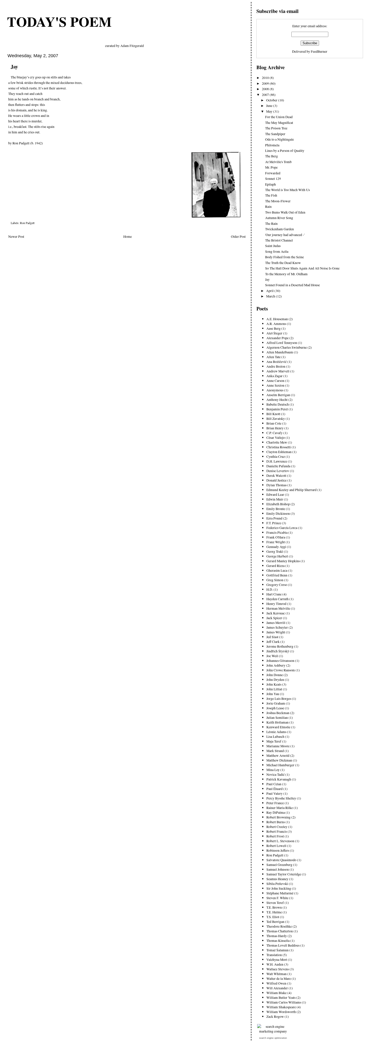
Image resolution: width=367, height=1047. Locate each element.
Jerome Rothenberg (279, 646)
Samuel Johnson (277, 869)
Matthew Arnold (277, 755)
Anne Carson (275, 380)
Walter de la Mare (278, 978)
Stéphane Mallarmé (279, 893)
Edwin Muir (274, 499)
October (272, 100)
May (269, 111)
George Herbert (277, 556)
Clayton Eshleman (279, 451)
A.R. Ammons (276, 323)
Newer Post (16, 236)
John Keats (273, 684)
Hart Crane (274, 594)
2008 (266, 88)
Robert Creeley (276, 826)
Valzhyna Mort (276, 959)
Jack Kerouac (275, 613)
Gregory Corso (276, 584)
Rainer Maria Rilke (279, 807)
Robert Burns (275, 821)
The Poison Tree (276, 128)
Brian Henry (275, 428)
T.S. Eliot (272, 916)
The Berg (271, 156)
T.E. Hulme (274, 912)
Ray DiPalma (275, 812)
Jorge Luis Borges (278, 698)
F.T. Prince (273, 523)
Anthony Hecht (277, 399)
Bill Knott (273, 413)
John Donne (274, 674)
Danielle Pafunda (278, 466)
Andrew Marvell (277, 371)
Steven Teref (275, 902)
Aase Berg (273, 328)
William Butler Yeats (281, 997)
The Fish (271, 195)
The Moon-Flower (278, 201)
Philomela (272, 145)
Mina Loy (273, 769)
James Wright (275, 632)
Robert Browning (278, 817)
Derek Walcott (276, 475)
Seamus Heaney (277, 878)
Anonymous (274, 390)
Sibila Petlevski (277, 883)
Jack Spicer (274, 617)
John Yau (272, 693)
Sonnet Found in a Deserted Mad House (292, 284)
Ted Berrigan (275, 921)
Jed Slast (272, 636)
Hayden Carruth (277, 598)
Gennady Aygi (276, 546)
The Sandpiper (275, 133)
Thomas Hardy (276, 935)
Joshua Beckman (277, 712)
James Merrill (275, 622)
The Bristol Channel (279, 240)
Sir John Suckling (278, 888)
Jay (14, 66)
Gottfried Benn (276, 575)
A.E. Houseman (277, 318)
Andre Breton (275, 366)
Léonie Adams (276, 731)
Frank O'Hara (275, 537)
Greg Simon (274, 579)
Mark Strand (275, 750)
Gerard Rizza (275, 565)
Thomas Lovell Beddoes (283, 945)
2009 (266, 83)
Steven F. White (277, 897)
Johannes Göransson (280, 660)
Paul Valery (274, 793)
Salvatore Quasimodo (281, 859)
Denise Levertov (277, 470)
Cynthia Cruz (275, 456)
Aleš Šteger (274, 333)
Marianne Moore (278, 746)
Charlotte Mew (276, 442)
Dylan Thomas (276, 485)
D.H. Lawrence (276, 461)
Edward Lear (275, 494)
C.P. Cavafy (274, 432)
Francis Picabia (277, 532)
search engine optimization (273, 1038)
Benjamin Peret (277, 409)
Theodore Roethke (279, 926)
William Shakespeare (281, 1007)
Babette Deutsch (277, 404)
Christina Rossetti (278, 447)
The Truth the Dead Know (283, 262)
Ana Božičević (276, 361)
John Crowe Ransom (280, 670)
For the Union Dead (279, 116)
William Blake (276, 992)
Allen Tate (273, 356)
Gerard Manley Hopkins (283, 560)
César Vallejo (275, 437)
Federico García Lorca (281, 527)
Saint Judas (273, 245)
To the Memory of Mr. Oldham (286, 273)
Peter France (275, 802)
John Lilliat (274, 689)
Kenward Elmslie (278, 727)
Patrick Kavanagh (278, 779)
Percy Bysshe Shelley (281, 798)
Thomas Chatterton (279, 931)
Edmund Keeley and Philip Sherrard (291, 489)
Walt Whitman (276, 973)
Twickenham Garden (279, 229)
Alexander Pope (277, 337)
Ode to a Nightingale (279, 139)
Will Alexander (277, 988)
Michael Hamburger (280, 765)
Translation (274, 954)
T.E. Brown (274, 907)
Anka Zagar (274, 375)
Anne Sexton (275, 385)
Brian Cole (273, 423)
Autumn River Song (279, 217)
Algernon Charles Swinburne (286, 347)
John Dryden (275, 679)
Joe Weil (272, 655)
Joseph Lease (275, 708)
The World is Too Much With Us (287, 189)
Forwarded (272, 173)
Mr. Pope (271, 167)
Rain (268, 206)
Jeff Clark (273, 641)
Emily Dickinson (278, 513)
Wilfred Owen (276, 983)
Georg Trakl (274, 551)
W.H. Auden (274, 964)
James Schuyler (277, 627)
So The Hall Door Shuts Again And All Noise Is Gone (302, 268)
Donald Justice (276, 480)
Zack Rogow (275, 1016)
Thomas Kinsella (278, 940)
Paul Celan (273, 784)
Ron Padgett (27, 223)
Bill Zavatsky (275, 418)
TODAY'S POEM (59, 21)
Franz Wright (275, 541)
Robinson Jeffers (277, 850)
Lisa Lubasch (275, 736)
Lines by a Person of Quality (284, 150)
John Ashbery (275, 665)
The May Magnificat (279, 122)
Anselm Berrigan (278, 394)
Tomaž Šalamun (277, 950)
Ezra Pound (274, 518)
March (271, 296)
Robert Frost (275, 836)
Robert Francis (276, 831)
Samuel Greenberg (279, 864)
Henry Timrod (276, 603)
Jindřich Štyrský (277, 651)
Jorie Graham (275, 703)
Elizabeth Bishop (278, 504)
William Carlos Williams (283, 1002)
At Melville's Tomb (278, 161)
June (269, 105)
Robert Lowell (276, 845)
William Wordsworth (281, 1011)
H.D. (269, 589)
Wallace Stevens (277, 969)
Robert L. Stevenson (280, 840)
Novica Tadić (275, 774)
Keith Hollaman (277, 722)
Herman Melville (278, 608)
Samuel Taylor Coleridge (283, 874)
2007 (266, 94)
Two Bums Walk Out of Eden (285, 212)
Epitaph (270, 184)
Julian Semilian (277, 717)
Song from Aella (276, 251)
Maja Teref (273, 741)
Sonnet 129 (273, 178)
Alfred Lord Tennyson (281, 342)
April (270, 290)
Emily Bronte (275, 508)
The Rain (271, 223)
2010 (266, 77)
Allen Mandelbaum (279, 352)
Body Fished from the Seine (284, 257)
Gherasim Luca (276, 570)
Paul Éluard (274, 788)
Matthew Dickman (279, 760)
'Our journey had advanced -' (285, 234)
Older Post (238, 236)
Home (127, 236)
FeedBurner (319, 51)
